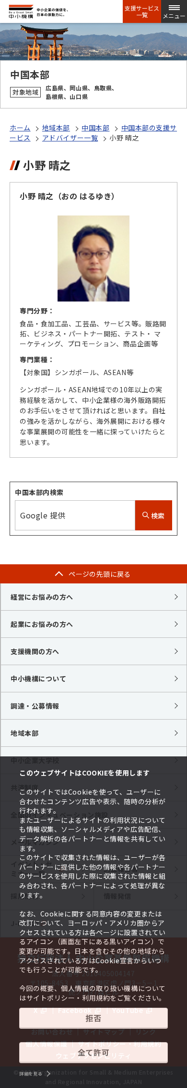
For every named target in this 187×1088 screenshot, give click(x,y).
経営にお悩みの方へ (42, 597)
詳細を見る (30, 1073)
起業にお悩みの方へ (42, 624)
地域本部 (56, 127)
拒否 (93, 1017)
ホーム (20, 127)
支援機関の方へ (35, 651)
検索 (157, 515)
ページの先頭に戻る (100, 574)
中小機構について (38, 678)
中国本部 (95, 127)
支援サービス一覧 (142, 11)
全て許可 (93, 1052)
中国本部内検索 (39, 492)
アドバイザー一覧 (70, 137)
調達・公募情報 (35, 706)
